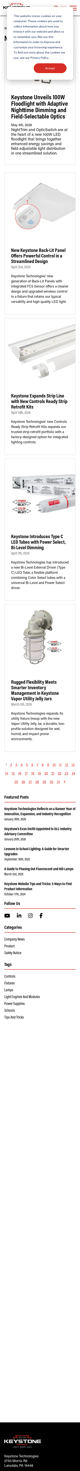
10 (54, 765)
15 (13, 773)
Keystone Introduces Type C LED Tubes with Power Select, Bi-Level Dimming (38, 542)
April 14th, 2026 (21, 413)
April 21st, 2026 (21, 267)
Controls (9, 977)
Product (9, 946)
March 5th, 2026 (21, 705)
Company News (14, 940)
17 (26, 773)
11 (60, 765)
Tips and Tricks (14, 1018)
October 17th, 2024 (15, 894)
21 (52, 773)
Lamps (8, 990)
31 (58, 782)
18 (32, 773)
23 (66, 773)
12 (66, 765)
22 (59, 773)
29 (44, 782)
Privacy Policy (39, 57)
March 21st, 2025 (13, 874)
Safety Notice (12, 953)
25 (16, 782)
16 (19, 773)
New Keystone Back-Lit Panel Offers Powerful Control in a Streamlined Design (38, 256)
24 (73, 773)
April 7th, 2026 (20, 554)
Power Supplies (14, 1004)
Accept (50, 68)
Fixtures (9, 983)
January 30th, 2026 (15, 819)
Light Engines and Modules (22, 997)
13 (73, 765)
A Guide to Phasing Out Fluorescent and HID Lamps (38, 869)
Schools (9, 1011)
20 (46, 773)
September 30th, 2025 (17, 859)
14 (6, 773)
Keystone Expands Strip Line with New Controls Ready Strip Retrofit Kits (39, 402)
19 (39, 773)
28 (37, 782)
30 (51, 782)
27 (30, 782)
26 (23, 782)
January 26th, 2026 (15, 839)
